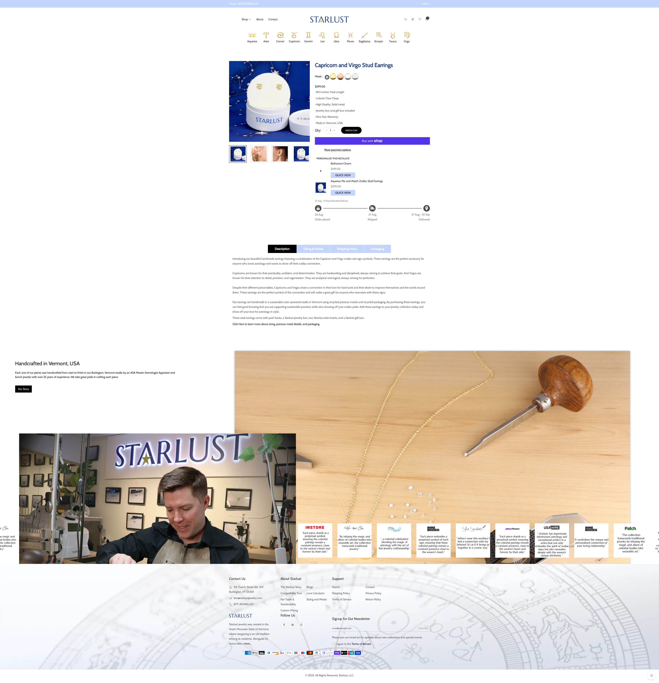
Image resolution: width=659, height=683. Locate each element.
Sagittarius (365, 42)
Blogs (310, 587)
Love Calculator (316, 593)
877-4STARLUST (244, 604)
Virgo (407, 42)
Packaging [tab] (377, 249)
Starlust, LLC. (346, 675)
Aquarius (252, 42)
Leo (322, 42)
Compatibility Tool (291, 593)
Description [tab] (282, 249)
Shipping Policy (341, 593)
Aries (266, 42)
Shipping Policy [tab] (347, 249)
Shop (245, 19)
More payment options (337, 149)
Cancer (280, 42)
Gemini (308, 42)
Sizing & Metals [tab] (313, 249)
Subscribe (423, 628)
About (259, 19)
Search (336, 587)
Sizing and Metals (317, 599)
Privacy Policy (373, 593)
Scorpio (378, 42)
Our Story (23, 389)
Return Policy (373, 599)
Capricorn (294, 42)
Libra (336, 42)
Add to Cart (351, 130)
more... (247, 643)
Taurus (392, 42)
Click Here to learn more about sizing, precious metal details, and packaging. (276, 324)
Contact (273, 19)
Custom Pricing (289, 610)
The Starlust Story (291, 587)
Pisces (350, 42)
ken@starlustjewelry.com (248, 598)
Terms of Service (341, 599)
